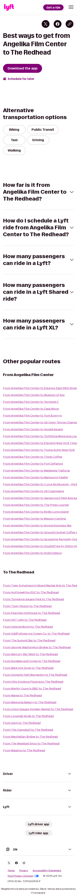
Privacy (23, 870)
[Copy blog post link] (69, 23)
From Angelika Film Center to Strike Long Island (36, 512)
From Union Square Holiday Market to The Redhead (38, 709)
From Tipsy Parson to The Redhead (27, 606)
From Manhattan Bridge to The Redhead (30, 737)
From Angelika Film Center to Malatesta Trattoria (36, 470)
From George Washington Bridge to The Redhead (37, 647)
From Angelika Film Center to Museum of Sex (34, 395)
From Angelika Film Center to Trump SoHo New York (39, 450)
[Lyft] (9, 7)
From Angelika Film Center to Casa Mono (31, 409)
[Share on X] (45, 23)
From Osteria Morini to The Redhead (28, 627)
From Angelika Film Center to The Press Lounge (36, 505)
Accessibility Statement (47, 870)
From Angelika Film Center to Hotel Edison (32, 553)
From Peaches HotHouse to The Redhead (31, 613)
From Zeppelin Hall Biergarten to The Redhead (35, 675)
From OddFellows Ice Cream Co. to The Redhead (36, 633)
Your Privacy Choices (20, 876)
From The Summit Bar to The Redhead (29, 640)
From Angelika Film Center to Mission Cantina (34, 519)
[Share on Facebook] (57, 23)
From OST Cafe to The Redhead (24, 620)
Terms (11, 870)
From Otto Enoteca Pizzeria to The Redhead (33, 682)
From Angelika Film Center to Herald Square (33, 429)
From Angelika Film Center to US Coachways (33, 491)
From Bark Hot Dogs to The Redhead (28, 668)
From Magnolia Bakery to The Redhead (29, 702)
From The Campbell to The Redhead (28, 730)
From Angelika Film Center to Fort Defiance (33, 464)
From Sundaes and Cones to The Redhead (31, 661)
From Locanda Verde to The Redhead (28, 716)
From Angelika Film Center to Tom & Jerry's (32, 415)
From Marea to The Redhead (22, 695)
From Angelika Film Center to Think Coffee (32, 457)
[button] (71, 7)
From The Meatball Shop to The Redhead (31, 743)
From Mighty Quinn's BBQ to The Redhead (32, 688)
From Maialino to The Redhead (24, 750)
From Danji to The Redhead (22, 723)
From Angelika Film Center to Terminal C (31, 402)
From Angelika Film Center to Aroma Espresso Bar (37, 525)
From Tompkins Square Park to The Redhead (33, 599)
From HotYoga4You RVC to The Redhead (31, 592)
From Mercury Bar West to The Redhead (30, 654)
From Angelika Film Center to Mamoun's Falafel (35, 477)
